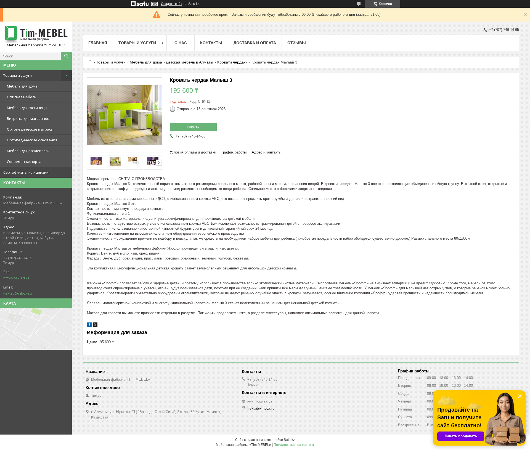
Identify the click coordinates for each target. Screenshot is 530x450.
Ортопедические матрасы (30, 129)
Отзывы (296, 43)
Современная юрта (24, 161)
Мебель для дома (22, 86)
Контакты (211, 43)
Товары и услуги (17, 75)
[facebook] (89, 326)
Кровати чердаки (232, 62)
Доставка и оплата (255, 43)
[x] (95, 326)
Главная (97, 43)
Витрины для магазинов (28, 118)
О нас (180, 43)
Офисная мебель (21, 96)
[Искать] (66, 56)
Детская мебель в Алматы (189, 62)
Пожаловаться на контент (294, 445)
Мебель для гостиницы (27, 107)
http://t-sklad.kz (16, 278)
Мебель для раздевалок (28, 150)
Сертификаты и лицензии (26, 172)
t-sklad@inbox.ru (17, 293)
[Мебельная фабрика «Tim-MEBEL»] (36, 34)
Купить (193, 127)
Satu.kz (289, 440)
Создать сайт (171, 4)
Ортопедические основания (32, 139)
